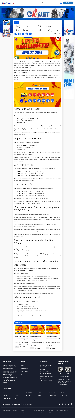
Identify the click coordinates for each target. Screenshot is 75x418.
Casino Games (24, 368)
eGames (5, 395)
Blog (22, 374)
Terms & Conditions (23, 411)
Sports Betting (24, 371)
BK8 (16, 392)
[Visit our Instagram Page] (62, 404)
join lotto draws (26, 217)
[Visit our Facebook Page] (59, 404)
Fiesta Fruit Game (7, 398)
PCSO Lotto (41, 268)
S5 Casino (28, 395)
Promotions (34, 410)
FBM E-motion (64, 395)
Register (68, 3)
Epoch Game (53, 395)
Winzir (39, 395)
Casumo (63, 392)
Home (22, 365)
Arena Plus (52, 392)
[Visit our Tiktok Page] (65, 404)
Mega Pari (40, 392)
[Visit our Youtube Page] (68, 404)
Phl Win (16, 395)
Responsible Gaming (41, 411)
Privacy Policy (15, 411)
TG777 (16, 398)
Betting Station (51, 411)
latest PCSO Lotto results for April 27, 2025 (28, 61)
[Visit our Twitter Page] (71, 404)
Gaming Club (29, 392)
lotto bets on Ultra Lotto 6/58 (45, 129)
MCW (4, 392)
